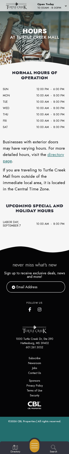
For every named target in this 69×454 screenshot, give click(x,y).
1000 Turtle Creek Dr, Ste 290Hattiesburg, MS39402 (34, 341)
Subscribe (35, 358)
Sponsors (34, 381)
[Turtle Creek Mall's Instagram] (40, 309)
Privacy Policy (34, 386)
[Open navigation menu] (34, 446)
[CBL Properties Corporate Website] (34, 405)
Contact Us (34, 373)
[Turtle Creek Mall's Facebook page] (30, 309)
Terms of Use (34, 390)
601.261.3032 (34, 347)
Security (34, 395)
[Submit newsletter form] (58, 287)
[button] (52, 5)
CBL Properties (27, 421)
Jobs (34, 368)
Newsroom (34, 363)
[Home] (17, 5)
